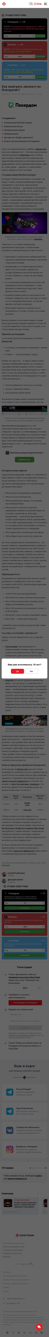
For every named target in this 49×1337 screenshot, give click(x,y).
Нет (31, 671)
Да (17, 671)
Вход (39, 4)
